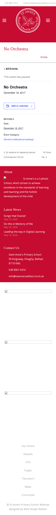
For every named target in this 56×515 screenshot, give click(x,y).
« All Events (11, 68)
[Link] (28, 414)
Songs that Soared (14, 216)
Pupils (28, 470)
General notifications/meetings (19, 139)
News (28, 486)
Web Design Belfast (35, 509)
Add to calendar (19, 105)
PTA (28, 462)
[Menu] (6, 20)
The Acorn (28, 478)
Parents (28, 454)
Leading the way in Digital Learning (24, 231)
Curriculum (28, 495)
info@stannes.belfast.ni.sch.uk (26, 276)
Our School (28, 446)
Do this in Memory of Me (18, 224)
